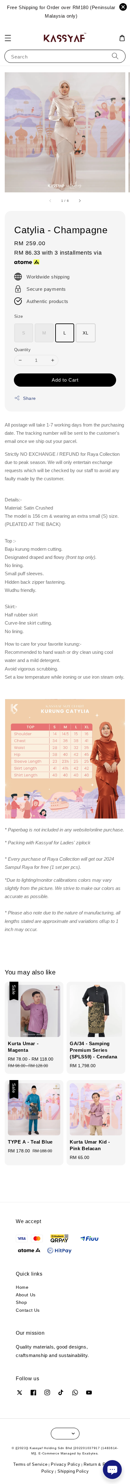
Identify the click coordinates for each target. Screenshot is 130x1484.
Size (18, 316)
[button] (8, 38)
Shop (21, 1302)
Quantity (22, 349)
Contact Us (28, 1310)
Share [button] (29, 398)
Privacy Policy (65, 1464)
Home (22, 1287)
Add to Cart (65, 380)
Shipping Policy (73, 1471)
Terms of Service (30, 1464)
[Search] (115, 56)
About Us (26, 1295)
